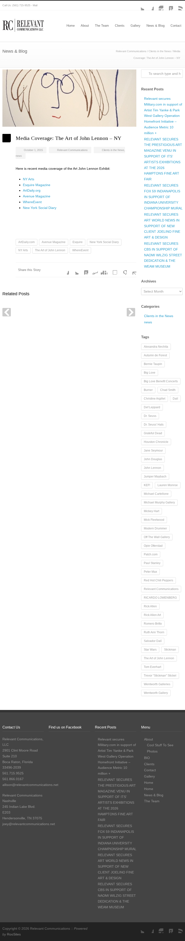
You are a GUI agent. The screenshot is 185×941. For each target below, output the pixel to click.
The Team (102, 25)
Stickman (170, 649)
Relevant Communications (131, 51)
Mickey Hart (151, 511)
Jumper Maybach (155, 476)
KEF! (147, 485)
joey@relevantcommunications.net (28, 824)
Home (70, 25)
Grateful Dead (153, 433)
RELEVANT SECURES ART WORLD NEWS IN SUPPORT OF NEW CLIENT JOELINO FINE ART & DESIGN (162, 226)
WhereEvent (32, 202)
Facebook (149, 5)
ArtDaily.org (31, 190)
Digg (102, 270)
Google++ (122, 270)
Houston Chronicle (156, 442)
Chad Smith (168, 390)
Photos (152, 751)
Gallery (135, 25)
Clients (120, 25)
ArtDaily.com (26, 242)
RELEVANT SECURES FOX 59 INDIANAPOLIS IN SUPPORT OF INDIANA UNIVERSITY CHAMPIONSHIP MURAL (163, 196)
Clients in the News (160, 51)
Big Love (149, 372)
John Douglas (153, 459)
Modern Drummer (155, 528)
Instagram (158, 5)
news (19, 155)
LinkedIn (168, 5)
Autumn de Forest (155, 355)
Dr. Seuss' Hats (154, 424)
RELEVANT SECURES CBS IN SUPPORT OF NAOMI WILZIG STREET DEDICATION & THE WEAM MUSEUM (163, 255)
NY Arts (28, 179)
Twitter (139, 5)
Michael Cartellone (156, 494)
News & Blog (155, 25)
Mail (35, 5)
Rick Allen (150, 606)
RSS (178, 5)
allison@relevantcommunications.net (30, 785)
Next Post (131, 312)
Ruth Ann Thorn (154, 632)
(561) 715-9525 (21, 5)
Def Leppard (152, 407)
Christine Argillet (154, 398)
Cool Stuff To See (160, 745)
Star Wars (150, 649)
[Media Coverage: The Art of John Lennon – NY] (69, 98)
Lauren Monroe (168, 485)
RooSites (14, 934)
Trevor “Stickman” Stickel (160, 675)
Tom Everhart (152, 667)
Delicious (112, 270)
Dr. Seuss (150, 416)
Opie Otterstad (153, 545)
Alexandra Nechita (156, 346)
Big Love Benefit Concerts (161, 381)
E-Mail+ (131, 270)
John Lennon (152, 468)
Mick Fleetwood (154, 519)
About (85, 25)
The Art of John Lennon (50, 250)
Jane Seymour (153, 450)
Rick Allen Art (152, 615)
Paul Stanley (152, 563)
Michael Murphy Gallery (159, 502)
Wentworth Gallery (156, 693)
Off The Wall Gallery (157, 537)
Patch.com (151, 554)
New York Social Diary (39, 208)
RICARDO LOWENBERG (160, 597)
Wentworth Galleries (157, 684)
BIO (147, 758)
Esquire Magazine (36, 185)
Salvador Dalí (153, 641)
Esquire (78, 242)
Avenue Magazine (36, 196)
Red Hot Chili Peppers (158, 580)
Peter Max (150, 571)
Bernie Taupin (153, 364)
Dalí (175, 398)
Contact (176, 25)
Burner (148, 390)
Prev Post (6, 312)
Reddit (93, 270)
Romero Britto (153, 623)
